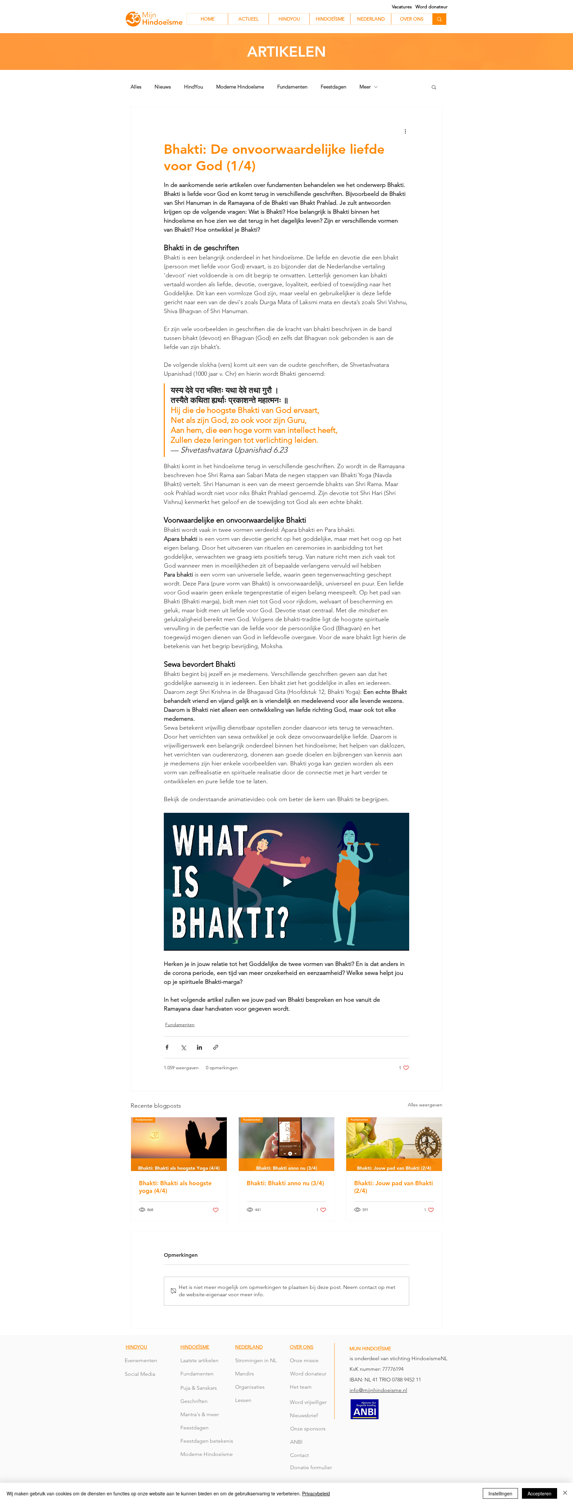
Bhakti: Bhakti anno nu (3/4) (285, 1183)
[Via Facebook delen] (167, 1047)
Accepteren (539, 1493)
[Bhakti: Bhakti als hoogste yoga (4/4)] (179, 1144)
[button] (434, 86)
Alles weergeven (425, 1105)
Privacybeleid (316, 1493)
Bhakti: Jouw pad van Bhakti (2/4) (393, 1187)
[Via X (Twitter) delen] (183, 1047)
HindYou (193, 87)
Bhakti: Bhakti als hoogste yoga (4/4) (175, 1187)
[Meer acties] (405, 131)
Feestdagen (333, 87)
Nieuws (163, 87)
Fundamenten (292, 87)
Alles (136, 87)
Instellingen (500, 1493)
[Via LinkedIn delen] (199, 1047)
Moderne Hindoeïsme (240, 87)
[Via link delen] (216, 1047)
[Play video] (286, 882)
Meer (365, 87)
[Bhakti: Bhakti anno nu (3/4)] (287, 1144)
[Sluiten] (565, 1493)
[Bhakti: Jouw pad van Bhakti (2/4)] (394, 1144)
